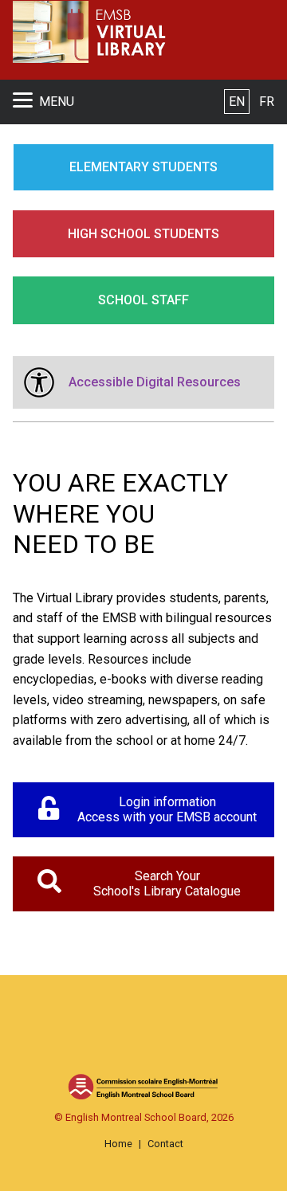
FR (266, 101)
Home (118, 1144)
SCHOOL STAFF (143, 300)
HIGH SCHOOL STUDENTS (143, 233)
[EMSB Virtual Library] (102, 32)
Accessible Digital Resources (155, 382)
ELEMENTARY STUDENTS (143, 166)
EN (237, 101)
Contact (165, 1144)
